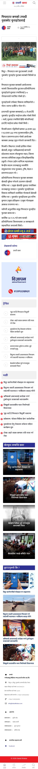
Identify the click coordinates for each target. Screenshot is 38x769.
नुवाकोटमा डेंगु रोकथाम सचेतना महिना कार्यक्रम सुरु (20, 330)
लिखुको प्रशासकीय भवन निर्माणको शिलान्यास (17, 406)
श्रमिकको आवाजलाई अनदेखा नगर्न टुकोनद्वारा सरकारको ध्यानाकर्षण (21, 338)
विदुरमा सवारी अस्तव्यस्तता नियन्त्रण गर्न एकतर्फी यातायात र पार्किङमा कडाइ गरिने (22, 356)
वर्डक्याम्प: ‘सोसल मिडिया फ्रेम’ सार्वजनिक (19, 419)
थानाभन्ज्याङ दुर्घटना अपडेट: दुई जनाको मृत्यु (20, 347)
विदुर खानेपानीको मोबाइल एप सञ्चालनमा (19, 382)
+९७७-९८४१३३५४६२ (14, 699)
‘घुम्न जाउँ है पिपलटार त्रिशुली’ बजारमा (19, 313)
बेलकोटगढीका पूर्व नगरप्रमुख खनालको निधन (19, 364)
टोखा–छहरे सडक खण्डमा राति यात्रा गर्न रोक (22, 321)
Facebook (12, 746)
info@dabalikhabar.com (15, 703)
